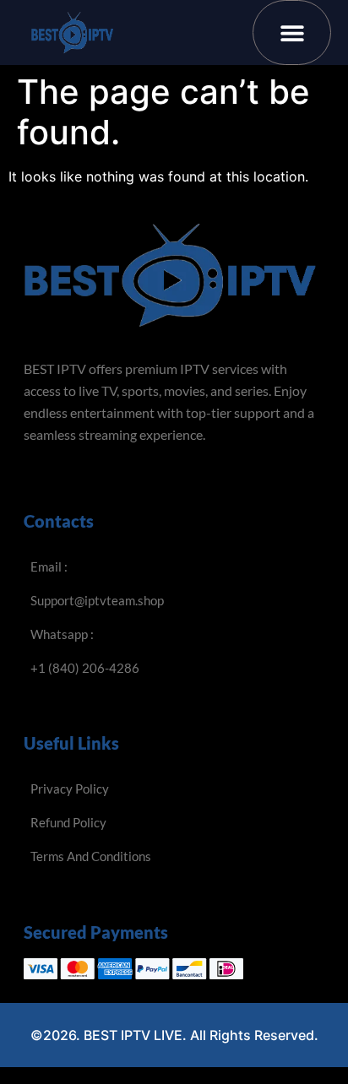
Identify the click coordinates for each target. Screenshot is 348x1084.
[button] (292, 32)
